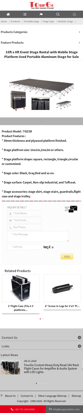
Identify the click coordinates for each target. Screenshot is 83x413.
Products (15, 21)
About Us (10, 396)
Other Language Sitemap (52, 396)
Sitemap (76, 396)
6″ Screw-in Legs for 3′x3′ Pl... (62, 306)
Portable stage (31, 21)
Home (4, 21)
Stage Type (48, 21)
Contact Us (27, 396)
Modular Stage (65, 21)
